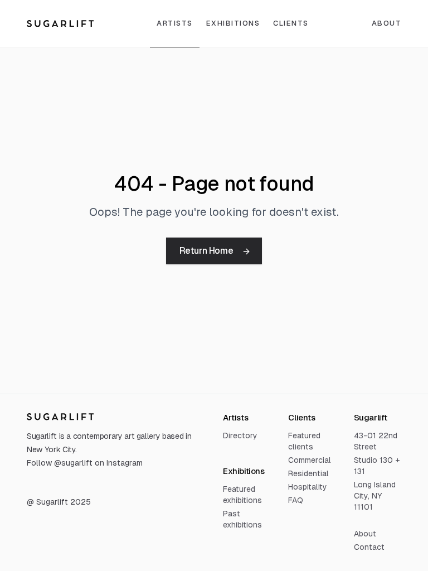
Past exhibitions (242, 519)
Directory (240, 435)
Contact (369, 547)
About (365, 533)
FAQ (295, 500)
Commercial (309, 460)
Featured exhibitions (242, 495)
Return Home (206, 250)
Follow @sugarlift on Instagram (85, 462)
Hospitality (307, 486)
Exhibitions (233, 23)
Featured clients (304, 441)
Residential (308, 473)
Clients (291, 23)
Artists (175, 23)
